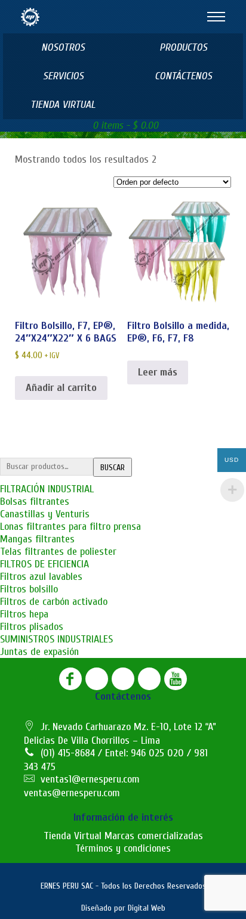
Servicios (63, 76)
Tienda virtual (63, 104)
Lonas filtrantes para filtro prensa (70, 526)
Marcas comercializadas (153, 836)
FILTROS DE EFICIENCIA (44, 564)
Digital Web (146, 908)
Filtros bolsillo (29, 589)
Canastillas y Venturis (45, 514)
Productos (183, 47)
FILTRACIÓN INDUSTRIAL (47, 489)
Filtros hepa (24, 614)
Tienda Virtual (73, 836)
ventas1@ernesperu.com (90, 779)
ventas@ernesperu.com (72, 793)
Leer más (157, 372)
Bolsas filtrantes (34, 501)
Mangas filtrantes (37, 539)
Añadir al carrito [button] (61, 387)
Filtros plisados (31, 626)
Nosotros (63, 47)
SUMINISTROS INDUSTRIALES (56, 639)
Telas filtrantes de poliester (58, 551)
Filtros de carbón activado (53, 601)
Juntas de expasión (39, 651)
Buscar (112, 467)
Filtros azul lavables (41, 576)
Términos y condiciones (123, 848)
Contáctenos (183, 76)
